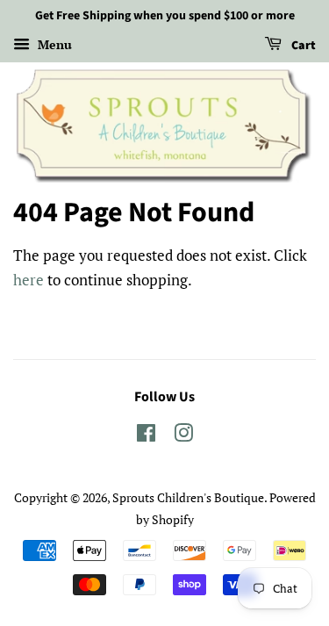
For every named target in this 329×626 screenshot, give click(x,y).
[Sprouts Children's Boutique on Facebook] (146, 436)
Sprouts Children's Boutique (188, 497)
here (28, 280)
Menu (53, 44)
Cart (302, 45)
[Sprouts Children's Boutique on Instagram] (183, 436)
